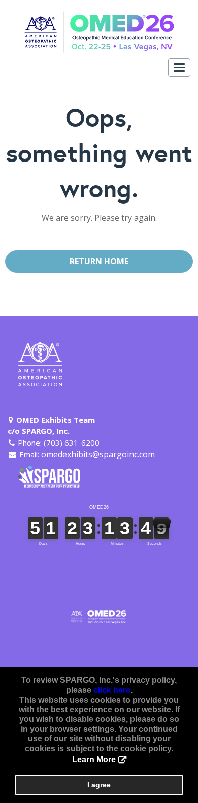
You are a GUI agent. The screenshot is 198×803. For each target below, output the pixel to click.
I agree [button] (99, 785)
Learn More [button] (94, 759)
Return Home (99, 261)
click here (111, 690)
